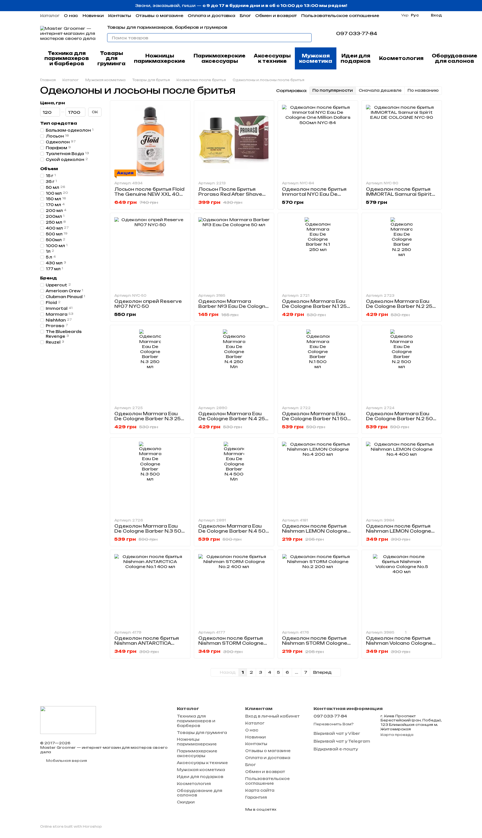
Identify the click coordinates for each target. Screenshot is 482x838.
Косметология (401, 58)
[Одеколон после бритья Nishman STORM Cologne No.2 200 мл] (318, 590)
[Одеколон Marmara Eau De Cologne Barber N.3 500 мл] (150, 477)
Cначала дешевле (380, 90)
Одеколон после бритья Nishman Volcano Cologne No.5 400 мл (399, 643)
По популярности (332, 90)
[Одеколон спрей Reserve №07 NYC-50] (150, 253)
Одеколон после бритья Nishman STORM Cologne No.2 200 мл (314, 643)
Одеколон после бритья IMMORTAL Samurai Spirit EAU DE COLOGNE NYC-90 (399, 194)
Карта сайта (259, 790)
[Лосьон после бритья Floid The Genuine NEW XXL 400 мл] (150, 141)
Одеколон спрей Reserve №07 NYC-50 (148, 304)
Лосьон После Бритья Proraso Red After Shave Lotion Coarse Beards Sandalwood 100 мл (230, 197)
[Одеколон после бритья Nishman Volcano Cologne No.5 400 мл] (402, 590)
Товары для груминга (111, 58)
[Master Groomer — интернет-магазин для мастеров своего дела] (68, 720)
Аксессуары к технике (272, 58)
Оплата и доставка (211, 15)
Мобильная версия (66, 761)
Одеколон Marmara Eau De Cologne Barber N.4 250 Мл (233, 418)
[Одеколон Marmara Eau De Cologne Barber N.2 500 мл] (402, 365)
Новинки (93, 15)
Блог (245, 15)
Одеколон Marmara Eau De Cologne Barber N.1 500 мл (316, 418)
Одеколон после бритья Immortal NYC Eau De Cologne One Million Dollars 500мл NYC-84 (316, 197)
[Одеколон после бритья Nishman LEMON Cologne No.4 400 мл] (402, 477)
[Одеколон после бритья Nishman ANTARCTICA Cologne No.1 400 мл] (150, 590)
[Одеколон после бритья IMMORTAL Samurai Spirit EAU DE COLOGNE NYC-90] (402, 141)
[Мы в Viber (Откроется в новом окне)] (396, 33)
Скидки (186, 802)
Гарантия (256, 797)
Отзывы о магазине (159, 15)
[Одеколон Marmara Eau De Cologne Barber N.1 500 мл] (318, 365)
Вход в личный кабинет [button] (272, 716)
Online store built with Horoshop (71, 827)
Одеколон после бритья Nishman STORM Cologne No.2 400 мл (231, 643)
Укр (405, 15)
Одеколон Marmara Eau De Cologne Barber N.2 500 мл (401, 418)
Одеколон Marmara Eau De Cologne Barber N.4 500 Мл (233, 531)
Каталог (49, 15)
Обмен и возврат (276, 15)
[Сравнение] (408, 33)
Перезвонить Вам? (334, 724)
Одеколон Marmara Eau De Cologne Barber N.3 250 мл (149, 418)
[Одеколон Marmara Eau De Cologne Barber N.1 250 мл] (318, 253)
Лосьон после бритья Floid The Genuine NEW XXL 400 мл (149, 194)
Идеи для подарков (356, 58)
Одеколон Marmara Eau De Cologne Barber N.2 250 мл (401, 306)
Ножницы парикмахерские (159, 58)
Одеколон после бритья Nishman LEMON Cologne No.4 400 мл (398, 531)
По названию (423, 90)
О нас (71, 15)
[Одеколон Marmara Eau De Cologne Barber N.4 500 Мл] (234, 477)
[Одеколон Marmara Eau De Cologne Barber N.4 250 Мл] (234, 365)
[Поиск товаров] (307, 37)
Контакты (119, 15)
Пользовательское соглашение (340, 15)
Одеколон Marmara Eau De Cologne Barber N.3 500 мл (149, 531)
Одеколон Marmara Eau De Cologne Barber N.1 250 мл (316, 306)
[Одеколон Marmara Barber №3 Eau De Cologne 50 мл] (234, 253)
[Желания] (422, 33)
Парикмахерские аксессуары (219, 58)
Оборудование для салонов (454, 58)
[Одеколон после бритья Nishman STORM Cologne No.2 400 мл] (234, 590)
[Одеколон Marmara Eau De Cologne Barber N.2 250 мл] (402, 253)
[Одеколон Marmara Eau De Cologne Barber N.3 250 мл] (150, 365)
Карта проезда (396, 735)
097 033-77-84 (356, 33)
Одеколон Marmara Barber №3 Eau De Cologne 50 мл (233, 306)
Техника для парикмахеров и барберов (66, 58)
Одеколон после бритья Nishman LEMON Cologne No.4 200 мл (314, 531)
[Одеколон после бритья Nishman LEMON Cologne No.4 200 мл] (318, 477)
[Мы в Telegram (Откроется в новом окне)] (389, 33)
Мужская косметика (315, 58)
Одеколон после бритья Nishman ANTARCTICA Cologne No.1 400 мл (146, 643)
